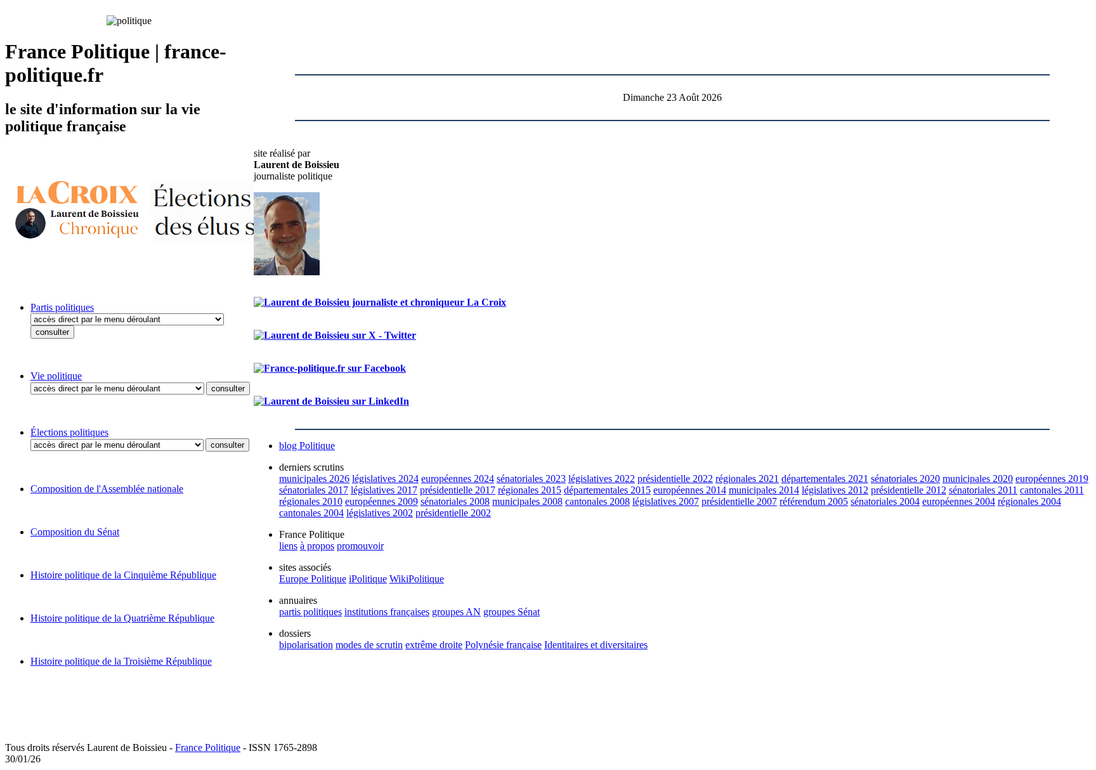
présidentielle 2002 (453, 512)
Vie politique (56, 375)
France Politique (207, 747)
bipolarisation (306, 644)
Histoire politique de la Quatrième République (122, 618)
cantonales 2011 (1052, 490)
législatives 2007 (665, 501)
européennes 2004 (958, 501)
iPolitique (368, 578)
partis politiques (310, 611)
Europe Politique (312, 578)
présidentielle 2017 (457, 490)
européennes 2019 (1051, 478)
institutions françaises (386, 611)
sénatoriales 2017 (313, 490)
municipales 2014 (764, 490)
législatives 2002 (379, 512)
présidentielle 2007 (739, 501)
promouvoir (360, 545)
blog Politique (307, 445)
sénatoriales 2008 (455, 501)
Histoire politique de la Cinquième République (123, 575)
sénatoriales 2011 (983, 490)
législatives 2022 (601, 478)
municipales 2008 (527, 501)
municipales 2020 (978, 478)
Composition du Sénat (74, 531)
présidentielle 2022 (675, 478)
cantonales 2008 (597, 501)
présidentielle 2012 (908, 490)
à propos (317, 545)
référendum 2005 (814, 501)
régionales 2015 (529, 490)
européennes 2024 (457, 478)
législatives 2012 (835, 490)
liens (288, 545)
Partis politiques (62, 307)
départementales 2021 (824, 478)
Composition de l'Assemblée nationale (106, 488)
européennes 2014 (689, 490)
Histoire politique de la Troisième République (121, 661)
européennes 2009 (381, 501)
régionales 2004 (1029, 501)
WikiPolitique (416, 578)
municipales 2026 (314, 478)
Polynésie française (503, 644)
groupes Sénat (511, 611)
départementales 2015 (607, 490)
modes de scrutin (369, 644)
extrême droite (433, 644)
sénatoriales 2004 (885, 501)
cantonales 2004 (311, 512)
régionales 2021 (747, 478)
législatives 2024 (385, 478)
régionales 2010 (310, 501)
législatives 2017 (384, 490)
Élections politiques (69, 432)
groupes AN (456, 611)
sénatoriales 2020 (905, 478)
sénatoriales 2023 (531, 478)
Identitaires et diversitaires (596, 644)
